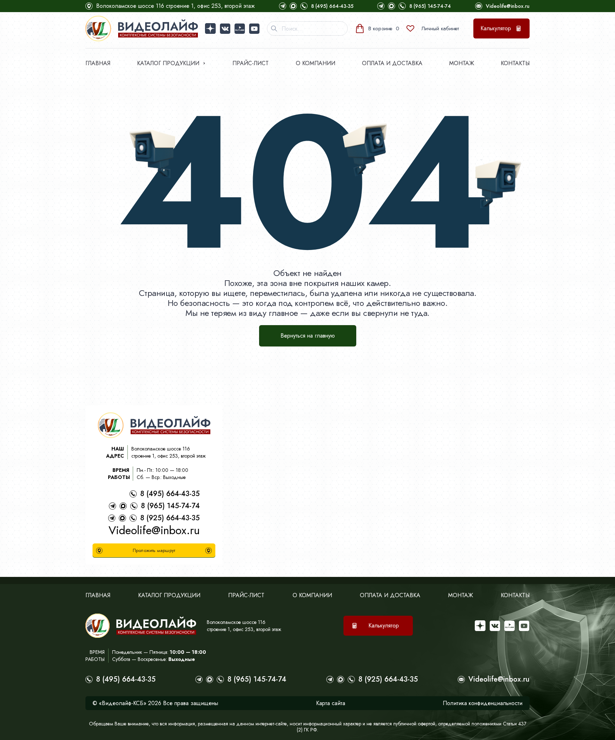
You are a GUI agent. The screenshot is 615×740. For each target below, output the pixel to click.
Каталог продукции (168, 63)
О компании (315, 63)
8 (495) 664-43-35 (332, 6)
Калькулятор (495, 28)
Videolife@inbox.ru (508, 6)
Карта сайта (330, 703)
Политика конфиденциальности (482, 703)
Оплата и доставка (392, 63)
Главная (97, 63)
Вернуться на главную (307, 336)
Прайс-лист (250, 63)
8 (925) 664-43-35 (170, 518)
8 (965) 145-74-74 (430, 6)
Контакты (515, 63)
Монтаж (461, 63)
